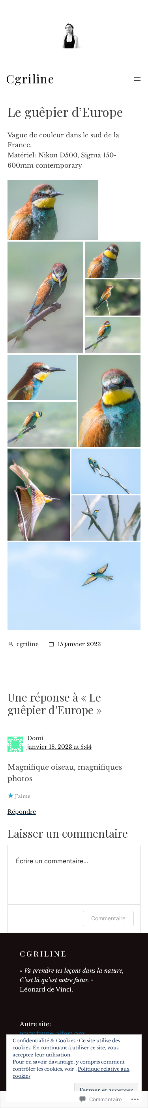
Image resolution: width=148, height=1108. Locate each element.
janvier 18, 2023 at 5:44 (59, 746)
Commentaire (108, 918)
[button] (52, 210)
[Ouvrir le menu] (137, 79)
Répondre (21, 811)
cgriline (30, 79)
